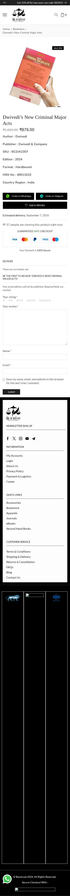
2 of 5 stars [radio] (10, 300)
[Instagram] (20, 438)
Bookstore (18, 29)
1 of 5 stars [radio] (4, 300)
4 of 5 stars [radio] (31, 300)
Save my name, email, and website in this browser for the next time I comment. (35, 381)
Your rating (10, 296)
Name (7, 351)
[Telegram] (33, 438)
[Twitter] (14, 438)
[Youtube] (27, 438)
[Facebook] (7, 438)
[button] (5, 15)
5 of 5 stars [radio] (45, 300)
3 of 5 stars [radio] (19, 300)
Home (6, 29)
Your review (10, 306)
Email (7, 365)
